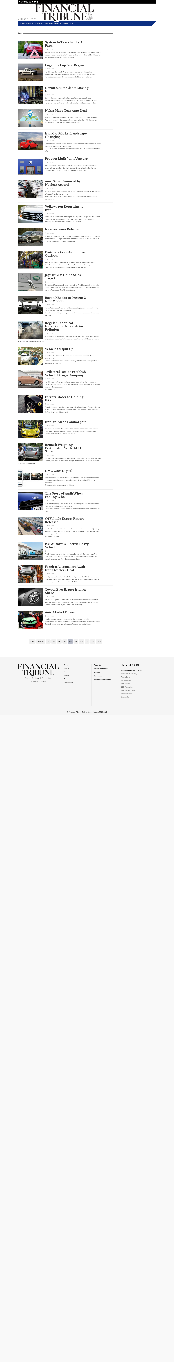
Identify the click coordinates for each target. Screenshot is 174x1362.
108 (87, 641)
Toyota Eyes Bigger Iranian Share (65, 591)
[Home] (65, 12)
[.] (122, 665)
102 (53, 641)
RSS (29, 1)
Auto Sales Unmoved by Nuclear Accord (62, 183)
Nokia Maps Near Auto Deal (66, 110)
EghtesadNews (126, 680)
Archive (27, 1)
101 (48, 641)
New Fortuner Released (63, 229)
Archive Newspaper (101, 668)
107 (81, 641)
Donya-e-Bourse (126, 694)
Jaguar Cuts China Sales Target (63, 276)
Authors (97, 672)
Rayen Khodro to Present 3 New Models (65, 299)
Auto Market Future (60, 612)
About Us (22, 1)
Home (19, 1)
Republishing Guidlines (102, 679)
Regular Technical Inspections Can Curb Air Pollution (64, 326)
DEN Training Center (128, 690)
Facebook (37, 1)
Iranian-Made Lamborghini (66, 422)
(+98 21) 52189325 (39, 681)
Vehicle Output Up (59, 349)
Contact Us (24, 1)
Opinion (57, 24)
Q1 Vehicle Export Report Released (64, 520)
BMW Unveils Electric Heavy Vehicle (67, 545)
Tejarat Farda (125, 677)
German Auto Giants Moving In (66, 89)
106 (76, 641)
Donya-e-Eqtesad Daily (129, 674)
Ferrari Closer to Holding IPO (64, 398)
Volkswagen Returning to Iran (64, 208)
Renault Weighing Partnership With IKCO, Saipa (63, 448)
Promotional (69, 24)
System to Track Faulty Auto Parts (66, 44)
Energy (29, 24)
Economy (39, 24)
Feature (49, 24)
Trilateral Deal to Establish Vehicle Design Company (65, 373)
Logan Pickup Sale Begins (64, 65)
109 (92, 641)
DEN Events (125, 684)
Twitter (35, 1)
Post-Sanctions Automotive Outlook (65, 254)
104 (65, 641)
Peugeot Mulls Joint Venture (66, 158)
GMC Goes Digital (58, 471)
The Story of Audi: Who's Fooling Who (64, 495)
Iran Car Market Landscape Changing (66, 135)
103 (59, 641)
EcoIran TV (125, 697)
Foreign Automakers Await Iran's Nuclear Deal (65, 568)
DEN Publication (126, 687)
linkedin (32, 1)
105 (70, 641)
